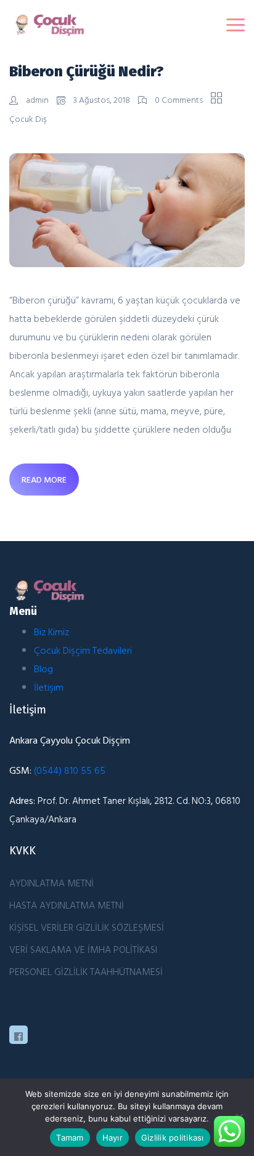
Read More (44, 479)
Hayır (112, 1137)
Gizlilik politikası (172, 1137)
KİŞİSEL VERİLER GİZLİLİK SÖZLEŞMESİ (86, 927)
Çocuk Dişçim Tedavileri (83, 650)
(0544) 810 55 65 (69, 770)
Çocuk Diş (28, 118)
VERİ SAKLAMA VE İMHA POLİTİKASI (83, 949)
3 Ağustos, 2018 (102, 99)
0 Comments (179, 99)
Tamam (69, 1137)
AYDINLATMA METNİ (51, 882)
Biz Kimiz (51, 631)
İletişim (48, 687)
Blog (43, 668)
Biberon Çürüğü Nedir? (86, 71)
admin (37, 99)
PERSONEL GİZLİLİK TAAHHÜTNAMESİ (86, 971)
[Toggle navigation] (235, 25)
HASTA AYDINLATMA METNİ (66, 904)
